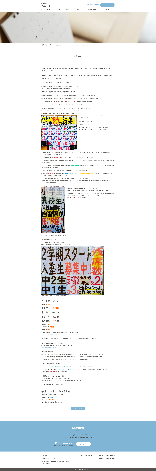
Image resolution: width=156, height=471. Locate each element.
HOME (48, 9)
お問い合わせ (108, 5)
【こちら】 (43, 369)
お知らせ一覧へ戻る (78, 408)
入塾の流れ (78, 9)
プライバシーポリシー (110, 458)
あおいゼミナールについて (63, 9)
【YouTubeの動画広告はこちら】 (48, 347)
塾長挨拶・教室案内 (92, 9)
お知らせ (107, 9)
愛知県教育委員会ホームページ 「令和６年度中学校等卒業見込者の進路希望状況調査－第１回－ (62, 110)
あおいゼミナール (48, 6)
